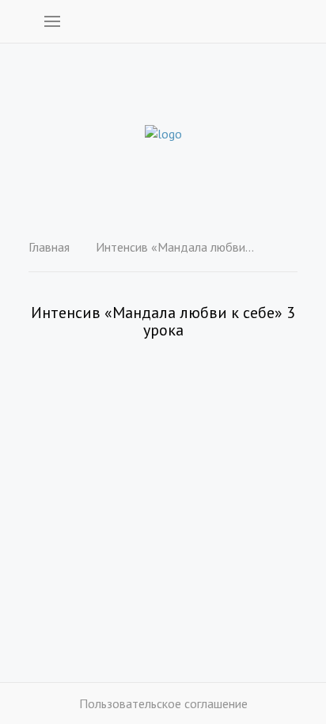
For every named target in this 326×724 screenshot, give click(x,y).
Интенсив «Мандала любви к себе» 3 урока (175, 247)
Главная (49, 247)
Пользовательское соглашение (163, 703)
